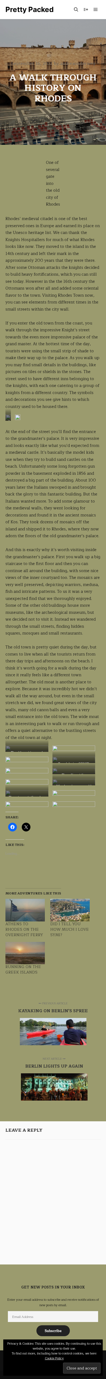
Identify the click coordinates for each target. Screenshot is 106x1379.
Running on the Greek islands (23, 969)
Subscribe (53, 1331)
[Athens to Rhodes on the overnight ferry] (25, 910)
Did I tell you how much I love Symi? (69, 929)
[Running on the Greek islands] (25, 953)
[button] (53, 1031)
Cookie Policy (54, 1358)
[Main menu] (96, 9)
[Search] (76, 9)
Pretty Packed (29, 9)
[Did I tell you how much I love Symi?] (70, 910)
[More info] (86, 9)
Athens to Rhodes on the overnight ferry (24, 929)
